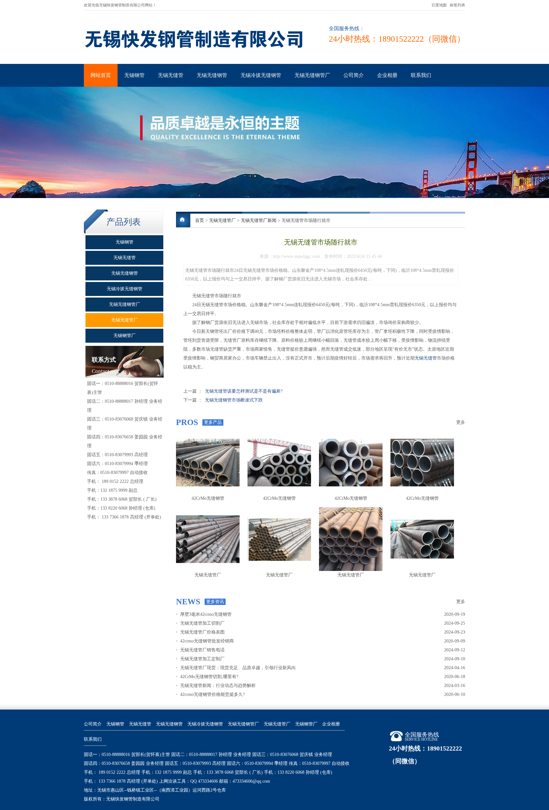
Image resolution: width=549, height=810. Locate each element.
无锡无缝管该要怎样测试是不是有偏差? (243, 391)
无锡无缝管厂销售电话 (200, 650)
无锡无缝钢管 (212, 75)
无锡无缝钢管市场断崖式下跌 (234, 400)
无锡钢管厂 (306, 724)
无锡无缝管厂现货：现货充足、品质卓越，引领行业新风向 (236, 667)
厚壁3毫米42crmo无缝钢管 (204, 614)
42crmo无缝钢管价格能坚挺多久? (210, 694)
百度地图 (439, 5)
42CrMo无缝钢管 (208, 498)
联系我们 (421, 75)
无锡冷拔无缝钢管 (261, 75)
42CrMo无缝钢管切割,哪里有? (207, 676)
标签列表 (457, 5)
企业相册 (387, 75)
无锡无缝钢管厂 (312, 75)
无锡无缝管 (170, 75)
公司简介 (353, 75)
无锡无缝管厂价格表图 (200, 632)
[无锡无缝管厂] (208, 539)
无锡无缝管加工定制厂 (200, 658)
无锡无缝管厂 (222, 220)
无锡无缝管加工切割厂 (200, 623)
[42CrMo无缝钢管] (208, 462)
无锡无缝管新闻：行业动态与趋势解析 (216, 685)
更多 (460, 422)
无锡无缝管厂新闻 (258, 220)
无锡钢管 (134, 75)
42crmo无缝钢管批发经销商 (205, 641)
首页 (199, 220)
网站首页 (101, 75)
